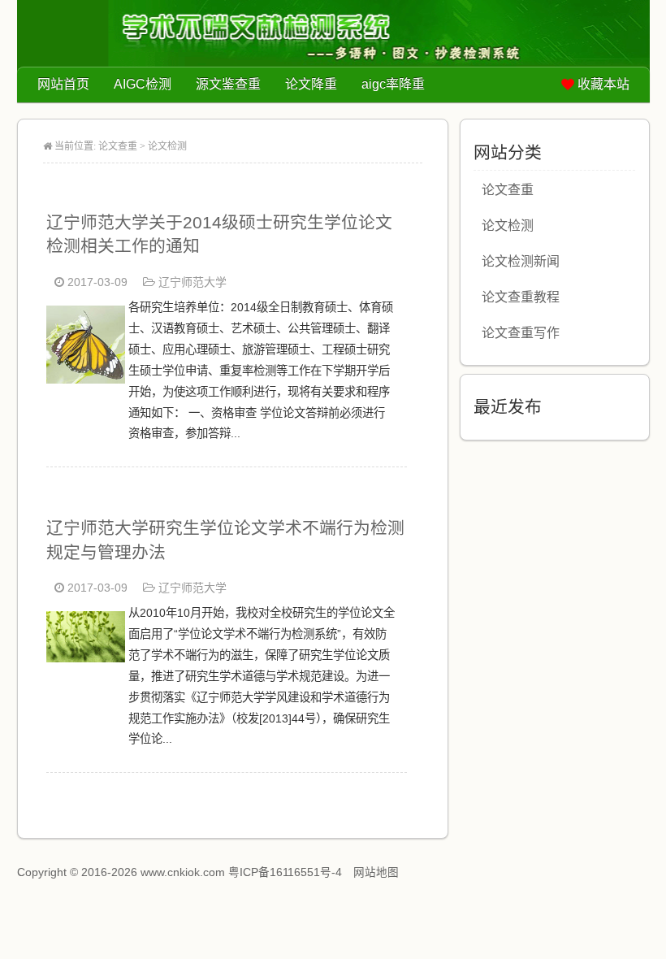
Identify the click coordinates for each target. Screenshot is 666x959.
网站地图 (376, 872)
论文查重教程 (521, 297)
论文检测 (167, 146)
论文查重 (117, 146)
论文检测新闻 (521, 261)
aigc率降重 (393, 84)
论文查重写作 (521, 333)
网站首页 (63, 84)
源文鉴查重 (228, 84)
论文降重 (311, 84)
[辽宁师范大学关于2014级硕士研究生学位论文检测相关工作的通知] (85, 379)
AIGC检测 (142, 84)
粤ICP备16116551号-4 (285, 872)
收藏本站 (603, 84)
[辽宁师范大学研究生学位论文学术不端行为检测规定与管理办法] (85, 658)
